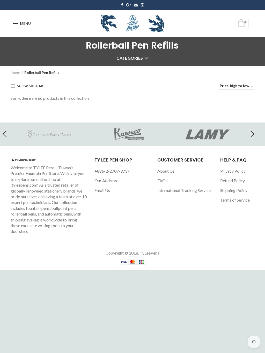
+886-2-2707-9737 (112, 170)
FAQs (162, 180)
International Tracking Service (184, 190)
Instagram (142, 5)
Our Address (105, 180)
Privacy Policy (233, 170)
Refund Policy (232, 180)
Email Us (102, 190)
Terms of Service (235, 199)
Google (128, 5)
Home (15, 72)
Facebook (122, 5)
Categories (129, 58)
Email (135, 5)
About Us (165, 170)
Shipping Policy (233, 190)
